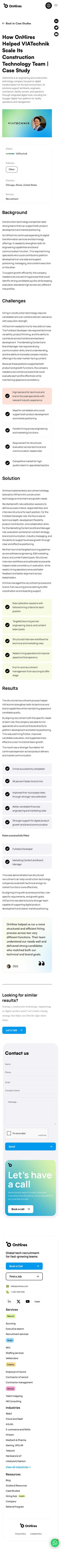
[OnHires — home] (12, 5)
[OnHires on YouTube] (28, 1301)
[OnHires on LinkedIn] (9, 1301)
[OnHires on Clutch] (37, 1301)
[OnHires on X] (18, 1301)
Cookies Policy (36, 1534)
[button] (48, 5)
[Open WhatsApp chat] (55, 1543)
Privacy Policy (20, 1534)
